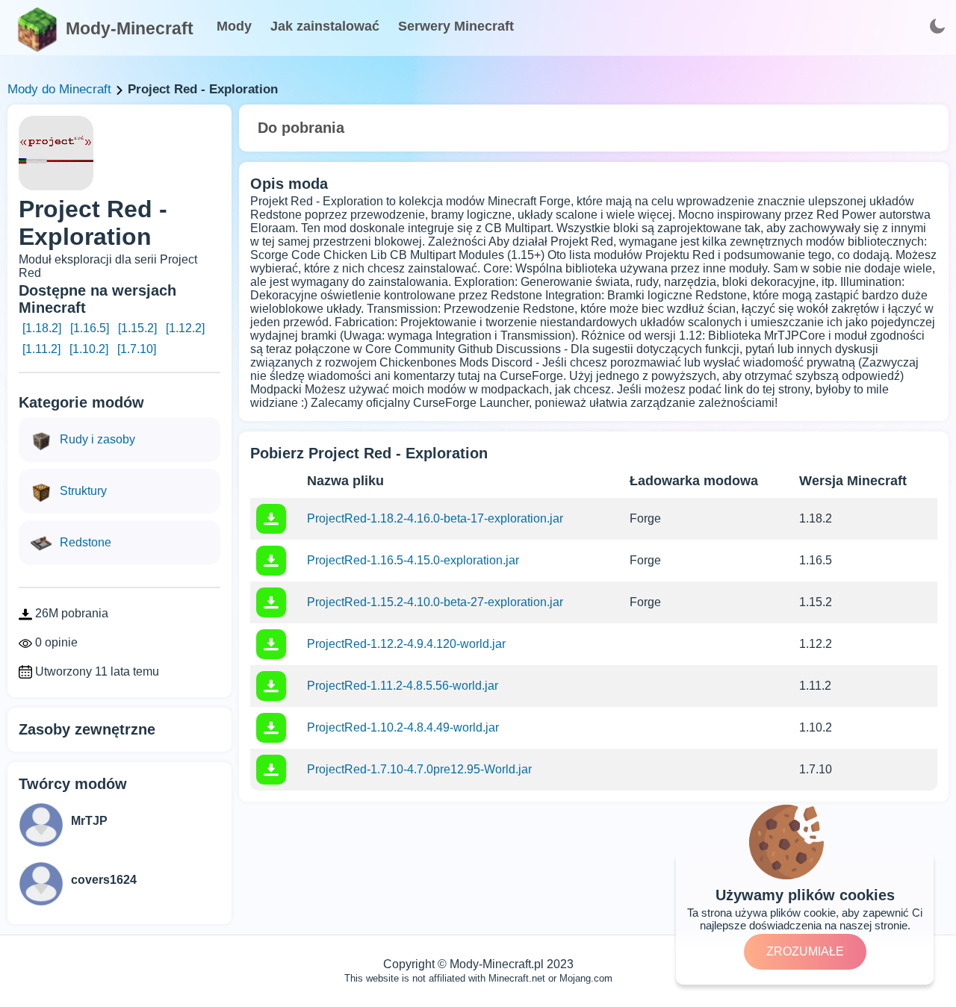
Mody (234, 26)
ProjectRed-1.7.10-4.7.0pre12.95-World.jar (419, 769)
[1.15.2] (137, 328)
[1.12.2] (185, 328)
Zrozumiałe (805, 951)
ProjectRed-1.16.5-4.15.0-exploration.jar (413, 560)
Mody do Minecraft (59, 89)
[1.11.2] (41, 349)
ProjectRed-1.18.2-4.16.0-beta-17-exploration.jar (435, 518)
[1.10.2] (88, 349)
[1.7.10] (136, 349)
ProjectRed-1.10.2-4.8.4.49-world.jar (403, 727)
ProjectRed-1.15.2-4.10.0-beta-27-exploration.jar (435, 602)
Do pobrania (301, 127)
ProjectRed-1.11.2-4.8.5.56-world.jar (402, 685)
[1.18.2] (41, 328)
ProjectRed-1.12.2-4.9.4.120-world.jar (406, 643)
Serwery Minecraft (456, 26)
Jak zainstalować (324, 26)
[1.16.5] (89, 328)
